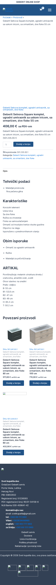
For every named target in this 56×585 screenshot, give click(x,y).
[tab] (28, 171)
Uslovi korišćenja (28, 539)
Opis (5, 171)
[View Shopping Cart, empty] (40, 10)
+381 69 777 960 (23, 524)
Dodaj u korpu (23, 144)
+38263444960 (20, 520)
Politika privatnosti (28, 542)
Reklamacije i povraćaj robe (28, 546)
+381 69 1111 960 (24, 527)
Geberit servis (28, 532)
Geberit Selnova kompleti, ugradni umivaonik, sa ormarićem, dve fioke (26, 108)
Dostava (28, 535)
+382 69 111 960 (18, 517)
